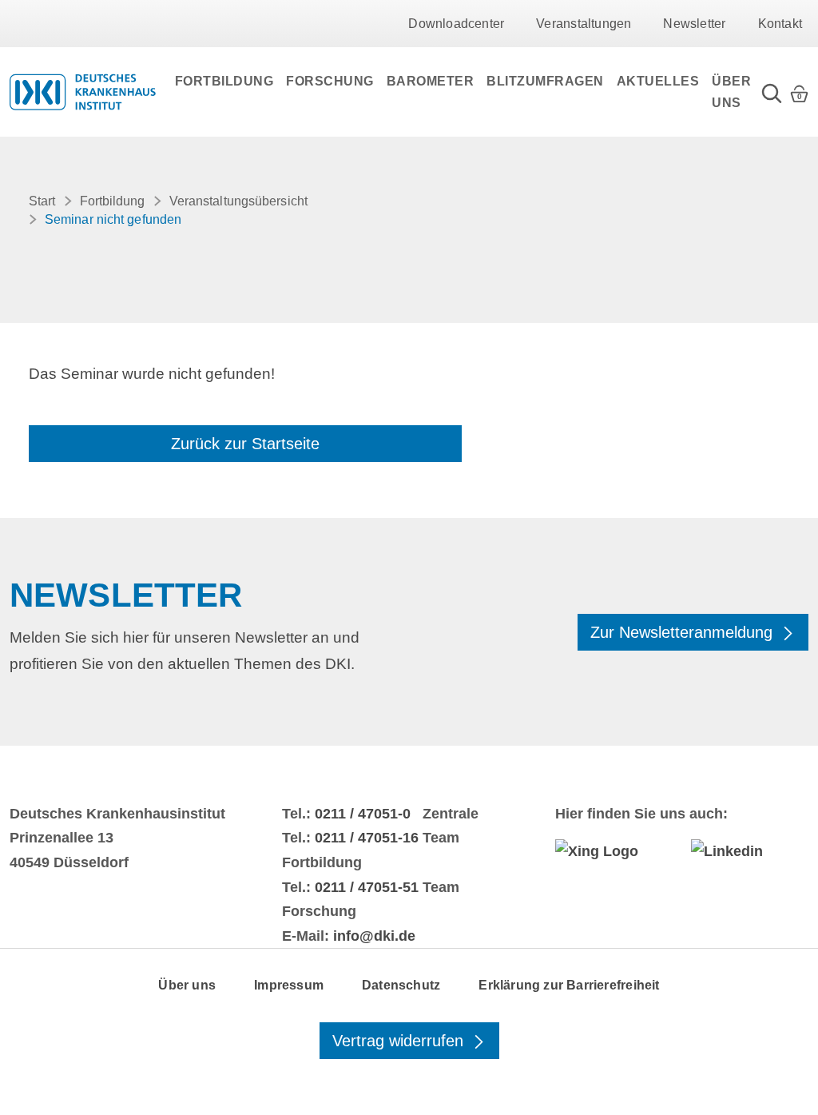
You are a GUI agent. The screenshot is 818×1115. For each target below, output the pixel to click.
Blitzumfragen (545, 81)
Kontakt (780, 23)
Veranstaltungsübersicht (238, 201)
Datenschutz (401, 985)
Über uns (731, 92)
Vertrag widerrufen (400, 1040)
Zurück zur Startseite (245, 443)
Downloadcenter (456, 23)
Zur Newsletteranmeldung (683, 632)
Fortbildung (224, 81)
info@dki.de (374, 936)
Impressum (289, 985)
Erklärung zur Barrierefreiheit (568, 985)
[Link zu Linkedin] (749, 851)
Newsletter (694, 23)
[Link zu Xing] (614, 851)
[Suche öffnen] (771, 92)
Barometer (431, 81)
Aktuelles (658, 81)
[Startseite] (83, 92)
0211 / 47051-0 (363, 814)
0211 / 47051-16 (367, 838)
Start (42, 201)
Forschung (330, 81)
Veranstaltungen (583, 23)
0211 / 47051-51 (367, 887)
